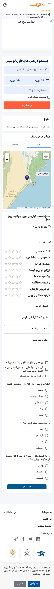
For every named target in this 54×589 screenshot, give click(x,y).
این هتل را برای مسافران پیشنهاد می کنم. (24, 362)
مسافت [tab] (15, 144)
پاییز (42, 441)
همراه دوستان (37, 396)
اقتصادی (39, 478)
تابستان (40, 435)
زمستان (40, 448)
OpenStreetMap (32, 208)
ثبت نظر (27, 486)
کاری (41, 415)
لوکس (41, 465)
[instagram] (38, 539)
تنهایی (41, 390)
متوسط (40, 472)
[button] (27, 177)
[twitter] (30, 539)
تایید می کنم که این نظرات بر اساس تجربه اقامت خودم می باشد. (24, 369)
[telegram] (15, 539)
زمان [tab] (39, 144)
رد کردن (20, 583)
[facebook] (23, 539)
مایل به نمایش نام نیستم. (32, 376)
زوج (42, 409)
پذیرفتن (34, 583)
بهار (42, 429)
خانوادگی (39, 402)
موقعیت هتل (43, 173)
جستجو (27, 105)
